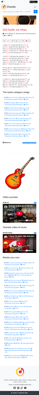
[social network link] (14, 388)
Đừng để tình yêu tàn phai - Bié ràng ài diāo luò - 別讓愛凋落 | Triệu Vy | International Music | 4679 (19, 275)
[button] (3, 1)
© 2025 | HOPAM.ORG (19, 393)
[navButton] (35, 7)
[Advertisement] (19, 20)
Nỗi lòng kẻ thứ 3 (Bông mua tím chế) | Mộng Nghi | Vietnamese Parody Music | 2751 (18, 350)
